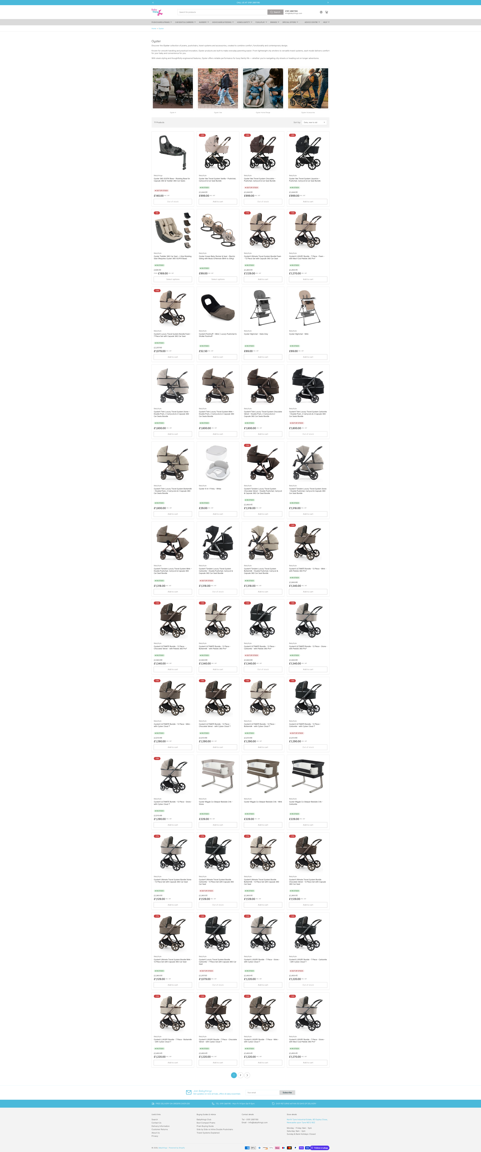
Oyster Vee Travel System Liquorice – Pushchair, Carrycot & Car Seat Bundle (305, 179)
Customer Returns (160, 1129)
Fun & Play (260, 22)
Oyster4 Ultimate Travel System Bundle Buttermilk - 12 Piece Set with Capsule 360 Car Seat (261, 881)
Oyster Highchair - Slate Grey (256, 334)
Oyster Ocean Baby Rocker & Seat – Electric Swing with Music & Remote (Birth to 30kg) (217, 257)
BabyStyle (203, 175)
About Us (156, 1133)
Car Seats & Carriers (184, 22)
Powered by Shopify (177, 1148)
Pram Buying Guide (205, 1126)
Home (154, 28)
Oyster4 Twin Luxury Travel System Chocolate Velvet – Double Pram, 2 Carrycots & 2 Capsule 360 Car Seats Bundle (263, 414)
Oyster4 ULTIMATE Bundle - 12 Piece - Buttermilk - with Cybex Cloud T (260, 725)
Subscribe (287, 1092)
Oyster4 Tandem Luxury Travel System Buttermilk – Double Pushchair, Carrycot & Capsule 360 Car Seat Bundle (261, 571)
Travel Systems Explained (208, 1133)
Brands (273, 22)
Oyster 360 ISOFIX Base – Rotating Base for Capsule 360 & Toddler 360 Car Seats (172, 179)
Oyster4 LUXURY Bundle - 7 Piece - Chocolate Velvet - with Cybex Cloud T (218, 1040)
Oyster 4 (173, 112)
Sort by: (297, 122)
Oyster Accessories (308, 112)
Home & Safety (243, 22)
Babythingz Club (204, 1119)
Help (325, 22)
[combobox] (230, 12)
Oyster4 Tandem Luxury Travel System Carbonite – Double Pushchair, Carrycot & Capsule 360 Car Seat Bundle (216, 571)
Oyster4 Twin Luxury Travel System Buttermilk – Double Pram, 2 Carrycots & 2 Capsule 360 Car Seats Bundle (173, 491)
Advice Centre (311, 22)
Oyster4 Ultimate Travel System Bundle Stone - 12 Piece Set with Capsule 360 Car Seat (172, 880)
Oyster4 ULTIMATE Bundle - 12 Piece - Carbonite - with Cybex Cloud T (305, 725)
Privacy (155, 1136)
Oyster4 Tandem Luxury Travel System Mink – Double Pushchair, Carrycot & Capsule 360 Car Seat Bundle (173, 571)
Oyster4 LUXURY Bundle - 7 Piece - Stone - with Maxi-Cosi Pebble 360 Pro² (307, 1040)
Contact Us (156, 1123)
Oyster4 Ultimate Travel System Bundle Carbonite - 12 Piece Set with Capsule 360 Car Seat (216, 881)
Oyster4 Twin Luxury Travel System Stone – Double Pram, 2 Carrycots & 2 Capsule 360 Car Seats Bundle (172, 414)
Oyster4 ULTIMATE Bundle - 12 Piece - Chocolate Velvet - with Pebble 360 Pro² (170, 647)
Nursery (203, 22)
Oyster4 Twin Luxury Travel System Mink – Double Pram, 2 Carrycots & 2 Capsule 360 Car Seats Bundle (216, 414)
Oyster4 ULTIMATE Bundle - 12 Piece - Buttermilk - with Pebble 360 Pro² (214, 647)
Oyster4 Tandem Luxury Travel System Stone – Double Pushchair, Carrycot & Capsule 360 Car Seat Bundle (307, 491)
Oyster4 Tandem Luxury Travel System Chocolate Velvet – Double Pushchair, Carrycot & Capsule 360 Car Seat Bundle (263, 491)
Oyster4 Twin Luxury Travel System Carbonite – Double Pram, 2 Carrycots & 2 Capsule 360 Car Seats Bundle (308, 414)
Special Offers (289, 22)
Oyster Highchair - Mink (299, 334)
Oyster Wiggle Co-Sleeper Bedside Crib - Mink (263, 802)
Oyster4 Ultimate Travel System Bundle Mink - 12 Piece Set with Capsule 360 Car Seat (173, 960)
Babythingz (158, 175)
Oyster (161, 28)
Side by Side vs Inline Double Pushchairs (215, 1129)
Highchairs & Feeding (221, 22)
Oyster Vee (218, 112)
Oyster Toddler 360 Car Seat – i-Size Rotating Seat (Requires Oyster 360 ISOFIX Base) (173, 257)
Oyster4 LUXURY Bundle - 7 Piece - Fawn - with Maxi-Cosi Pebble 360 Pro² (306, 257)
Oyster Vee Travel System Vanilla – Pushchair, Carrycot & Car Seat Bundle (217, 179)
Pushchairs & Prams (161, 22)
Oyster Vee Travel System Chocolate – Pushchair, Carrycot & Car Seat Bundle (259, 179)
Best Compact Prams (206, 1123)
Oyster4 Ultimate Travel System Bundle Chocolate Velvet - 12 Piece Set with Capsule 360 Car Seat (307, 881)
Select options (172, 279)
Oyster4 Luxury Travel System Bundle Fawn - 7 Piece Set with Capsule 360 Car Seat (172, 335)
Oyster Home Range (263, 112)
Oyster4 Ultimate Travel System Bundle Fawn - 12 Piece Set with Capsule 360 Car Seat (262, 257)
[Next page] (247, 1075)
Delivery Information (161, 1126)
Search (277, 12)
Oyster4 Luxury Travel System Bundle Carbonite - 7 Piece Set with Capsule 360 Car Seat (217, 961)
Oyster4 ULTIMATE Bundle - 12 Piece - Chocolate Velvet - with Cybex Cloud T (215, 725)
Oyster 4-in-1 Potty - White (210, 489)
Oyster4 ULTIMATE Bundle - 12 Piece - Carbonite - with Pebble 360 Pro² (260, 647)
